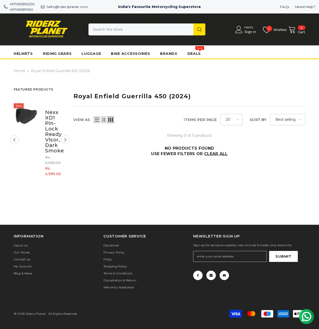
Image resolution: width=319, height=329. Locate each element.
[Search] (146, 29)
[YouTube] (224, 275)
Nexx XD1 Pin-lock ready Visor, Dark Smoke (52, 131)
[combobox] (140, 29)
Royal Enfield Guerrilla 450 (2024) (60, 71)
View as (82, 119)
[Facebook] (198, 275)
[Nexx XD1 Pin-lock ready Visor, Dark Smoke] (26, 115)
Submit (283, 256)
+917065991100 (21, 9)
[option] (40, 143)
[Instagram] (211, 275)
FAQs (284, 7)
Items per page (200, 119)
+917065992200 (22, 4)
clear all (216, 153)
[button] (14, 139)
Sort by (258, 119)
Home (19, 71)
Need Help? (305, 7)
